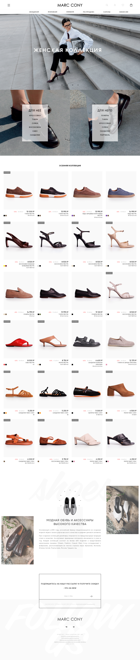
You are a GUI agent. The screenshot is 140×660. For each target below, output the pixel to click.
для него (105, 110)
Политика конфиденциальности (70, 636)
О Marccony (61, 642)
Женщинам (34, 12)
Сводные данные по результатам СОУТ (70, 640)
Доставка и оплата (70, 642)
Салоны (106, 12)
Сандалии (35, 135)
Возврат (78, 642)
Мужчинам (52, 12)
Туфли (35, 119)
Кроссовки (35, 115)
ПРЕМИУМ (70, 12)
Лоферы (105, 115)
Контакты (83, 642)
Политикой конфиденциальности (85, 604)
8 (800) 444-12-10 (70, 643)
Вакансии (124, 12)
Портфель (105, 135)
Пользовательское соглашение (70, 638)
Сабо (35, 131)
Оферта (56, 642)
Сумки (35, 123)
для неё (35, 110)
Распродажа (88, 12)
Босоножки (35, 127)
